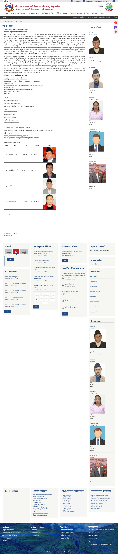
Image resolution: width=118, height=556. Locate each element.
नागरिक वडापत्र (36, 535)
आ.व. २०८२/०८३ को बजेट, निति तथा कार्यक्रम (15, 305)
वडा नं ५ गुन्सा (93, 296)
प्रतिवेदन (58, 13)
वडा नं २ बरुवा (93, 281)
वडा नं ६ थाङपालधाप (94, 302)
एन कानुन (9, 252)
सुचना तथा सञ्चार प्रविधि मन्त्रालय (40, 514)
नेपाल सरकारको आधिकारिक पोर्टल (40, 508)
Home (4, 21)
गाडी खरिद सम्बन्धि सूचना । (68, 300)
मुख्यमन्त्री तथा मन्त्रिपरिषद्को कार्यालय (99, 495)
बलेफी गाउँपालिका (66, 503)
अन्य (10, 259)
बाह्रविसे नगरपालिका (67, 497)
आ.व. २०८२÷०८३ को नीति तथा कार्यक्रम (14, 298)
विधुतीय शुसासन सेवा (47, 13)
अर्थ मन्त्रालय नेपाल (37, 506)
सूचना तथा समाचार (8, 530)
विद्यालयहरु (95, 13)
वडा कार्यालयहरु (21, 13)
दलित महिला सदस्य (93, 129)
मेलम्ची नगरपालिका (67, 495)
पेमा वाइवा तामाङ (93, 100)
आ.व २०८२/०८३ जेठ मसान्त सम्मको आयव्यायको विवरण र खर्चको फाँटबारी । (85, 17)
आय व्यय (16, 252)
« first (37, 294)
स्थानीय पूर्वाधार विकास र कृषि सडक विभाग (42, 510)
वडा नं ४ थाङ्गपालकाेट (95, 291)
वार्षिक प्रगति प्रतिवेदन (67, 530)
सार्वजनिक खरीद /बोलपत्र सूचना (12, 532)
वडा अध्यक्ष (91, 32)
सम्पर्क (102, 13)
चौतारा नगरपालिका (66, 502)
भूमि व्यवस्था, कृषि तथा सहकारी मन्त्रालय (100, 498)
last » (45, 303)
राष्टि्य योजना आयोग (37, 502)
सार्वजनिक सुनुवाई (65, 535)
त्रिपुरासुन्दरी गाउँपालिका (68, 510)
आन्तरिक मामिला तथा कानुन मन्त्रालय (99, 500)
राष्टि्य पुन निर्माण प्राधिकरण (39, 504)
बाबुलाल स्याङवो (93, 34)
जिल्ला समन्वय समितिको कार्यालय (40, 498)
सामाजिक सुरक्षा (36, 532)
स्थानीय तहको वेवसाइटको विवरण (40, 515)
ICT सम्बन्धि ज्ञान (36, 512)
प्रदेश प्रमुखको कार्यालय (96, 506)
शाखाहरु (65, 13)
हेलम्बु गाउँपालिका (66, 505)
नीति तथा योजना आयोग (96, 505)
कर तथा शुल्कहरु (7, 538)
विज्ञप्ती (5, 541)
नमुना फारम (24, 252)
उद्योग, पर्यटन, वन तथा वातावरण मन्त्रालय (100, 497)
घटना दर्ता (34, 530)
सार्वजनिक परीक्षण (65, 538)
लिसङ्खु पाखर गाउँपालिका (68, 511)
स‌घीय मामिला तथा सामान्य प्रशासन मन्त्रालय (42, 494)
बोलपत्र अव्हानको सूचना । (68, 284)
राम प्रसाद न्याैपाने (93, 539)
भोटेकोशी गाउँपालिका (67, 508)
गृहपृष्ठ (6, 13)
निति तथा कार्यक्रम (34, 13)
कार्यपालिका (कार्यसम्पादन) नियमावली (41, 260)
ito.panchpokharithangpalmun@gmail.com (100, 544)
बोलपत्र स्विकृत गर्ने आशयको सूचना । (70, 307)
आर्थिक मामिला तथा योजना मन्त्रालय (99, 502)
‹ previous (46, 294)
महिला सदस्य (91, 97)
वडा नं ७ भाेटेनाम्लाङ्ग (95, 307)
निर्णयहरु (86, 13)
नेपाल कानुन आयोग (37, 500)
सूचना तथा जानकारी (76, 13)
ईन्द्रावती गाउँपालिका (67, 498)
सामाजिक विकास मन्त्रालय (97, 503)
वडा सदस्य (91, 66)
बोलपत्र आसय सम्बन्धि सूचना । (12, 276)
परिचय (13, 13)
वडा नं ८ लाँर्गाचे (93, 312)
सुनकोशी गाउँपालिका (67, 506)
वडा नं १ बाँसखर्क (94, 276)
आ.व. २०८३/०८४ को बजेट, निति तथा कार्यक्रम (15, 283)
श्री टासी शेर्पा (92, 163)
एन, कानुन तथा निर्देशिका (10, 535)
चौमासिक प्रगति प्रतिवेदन (67, 532)
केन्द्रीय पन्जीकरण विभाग (38, 496)
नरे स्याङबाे (92, 68)
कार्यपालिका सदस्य (92, 161)
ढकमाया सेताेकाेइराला (94, 131)
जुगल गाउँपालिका (66, 500)
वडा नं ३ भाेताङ (93, 286)
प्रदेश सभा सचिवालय (95, 508)
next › (52, 300)
